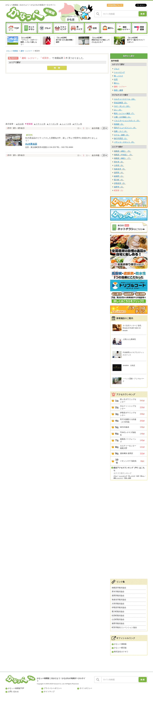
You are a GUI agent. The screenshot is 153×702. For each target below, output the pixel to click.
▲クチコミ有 (39, 124)
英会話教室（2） (121, 103)
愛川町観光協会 (118, 611)
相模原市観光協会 (119, 588)
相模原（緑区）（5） (122, 151)
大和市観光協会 (118, 604)
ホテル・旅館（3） (121, 135)
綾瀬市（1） (119, 176)
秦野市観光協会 (118, 623)
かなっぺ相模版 (12, 51)
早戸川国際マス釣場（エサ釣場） (128, 420)
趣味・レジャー (26, 51)
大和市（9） (119, 165)
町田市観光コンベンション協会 (124, 627)
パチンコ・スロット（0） (124, 142)
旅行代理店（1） (121, 138)
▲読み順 (20, 124)
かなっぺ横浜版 (120, 648)
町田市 (37, 51)
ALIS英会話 (31, 144)
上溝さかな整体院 (129, 339)
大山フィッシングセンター (128, 407)
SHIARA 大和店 (129, 365)
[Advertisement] (128, 531)
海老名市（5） (120, 169)
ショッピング (119, 72)
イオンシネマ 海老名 (128, 461)
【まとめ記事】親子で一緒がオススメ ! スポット (136, 40)
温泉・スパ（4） (121, 131)
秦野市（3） (119, 187)
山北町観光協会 (118, 619)
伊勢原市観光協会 (119, 607)
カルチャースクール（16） (125, 99)
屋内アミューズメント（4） (125, 128)
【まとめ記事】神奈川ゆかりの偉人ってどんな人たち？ (101, 40)
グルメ (116, 69)
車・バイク (118, 76)
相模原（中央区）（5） (123, 155)
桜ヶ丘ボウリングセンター (128, 400)
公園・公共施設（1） (122, 117)
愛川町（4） (119, 180)
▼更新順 (29, 124)
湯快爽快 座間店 (126, 453)
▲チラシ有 (77, 124)
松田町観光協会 (118, 616)
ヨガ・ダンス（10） (122, 106)
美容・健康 (118, 90)
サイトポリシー (86, 688)
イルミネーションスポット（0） (127, 121)
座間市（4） (119, 173)
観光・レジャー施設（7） (124, 113)
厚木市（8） (119, 162)
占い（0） (118, 110)
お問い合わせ (13, 692)
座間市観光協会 (118, 596)
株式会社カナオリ (121, 652)
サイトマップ (49, 692)
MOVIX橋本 (124, 427)
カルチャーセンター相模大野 (128, 447)
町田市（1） (119, 190)
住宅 (116, 79)
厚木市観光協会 (118, 592)
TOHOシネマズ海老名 (128, 433)
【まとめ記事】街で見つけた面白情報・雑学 (65, 40)
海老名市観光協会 (119, 600)
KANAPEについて (115, 5)
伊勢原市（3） (120, 183)
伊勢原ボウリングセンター (128, 414)
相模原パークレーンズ (128, 440)
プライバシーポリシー (53, 688)
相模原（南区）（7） (122, 158)
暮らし (116, 83)
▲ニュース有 (65, 124)
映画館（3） (119, 124)
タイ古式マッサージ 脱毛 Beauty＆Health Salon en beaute (132, 328)
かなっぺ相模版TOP (16, 688)
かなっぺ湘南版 (120, 644)
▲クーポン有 (52, 124)
